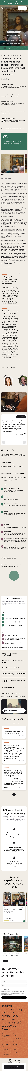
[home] (7, 9)
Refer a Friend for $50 (6, 1035)
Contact (4, 1052)
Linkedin (15, 1050)
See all (5, 961)
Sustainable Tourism (17, 1038)
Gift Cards (4, 1038)
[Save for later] (23, 894)
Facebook (15, 1046)
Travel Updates (5, 1049)
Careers (14, 1040)
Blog (3, 1046)
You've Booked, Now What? (6, 1054)
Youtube (15, 1052)
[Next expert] (24, 442)
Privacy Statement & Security (14, 1062)
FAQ (3, 1047)
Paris (19, 31)
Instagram (15, 1049)
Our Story (15, 1035)
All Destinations (10, 31)
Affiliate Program (5, 1036)
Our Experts (15, 1036)
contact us (20, 647)
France (15, 31)
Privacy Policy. (23, 991)
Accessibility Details (7, 267)
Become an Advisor (6, 1050)
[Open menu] (24, 8)
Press (14, 1041)
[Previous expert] (3, 442)
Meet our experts (21, 416)
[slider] (6, 710)
